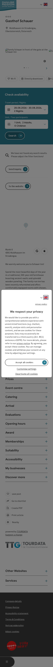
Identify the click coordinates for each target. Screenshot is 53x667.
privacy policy (41, 304)
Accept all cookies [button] (24, 362)
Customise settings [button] (26, 369)
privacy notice (23, 343)
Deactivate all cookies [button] (26, 373)
